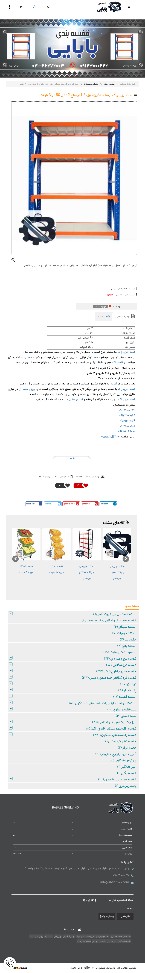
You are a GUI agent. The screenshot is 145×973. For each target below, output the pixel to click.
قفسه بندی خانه (84, 941)
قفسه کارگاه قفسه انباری (121, 936)
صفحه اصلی (109, 84)
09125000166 (127, 421)
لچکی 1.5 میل (68, 936)
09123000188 (127, 415)
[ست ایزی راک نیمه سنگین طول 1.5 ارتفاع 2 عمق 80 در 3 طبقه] (74, 178)
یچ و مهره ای (26, 389)
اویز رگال (57, 936)
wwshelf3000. (110, 437)
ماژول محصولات (91, 84)
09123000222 (127, 410)
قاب (132, 373)
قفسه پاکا (48, 936)
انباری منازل (76, 400)
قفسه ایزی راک (126, 352)
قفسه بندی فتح (98, 941)
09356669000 (126, 431)
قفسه (96, 357)
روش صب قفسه (36, 936)
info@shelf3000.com (114, 882)
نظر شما (71, 458)
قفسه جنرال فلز (102, 936)
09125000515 (127, 426)
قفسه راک (117, 362)
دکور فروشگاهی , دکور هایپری (119, 941)
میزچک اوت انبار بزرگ (85, 936)
